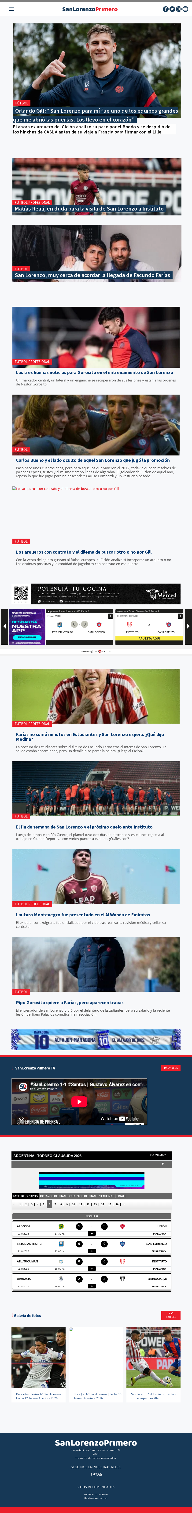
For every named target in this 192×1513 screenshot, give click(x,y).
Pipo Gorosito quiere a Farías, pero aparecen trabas (70, 1002)
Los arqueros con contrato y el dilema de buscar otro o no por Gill (83, 552)
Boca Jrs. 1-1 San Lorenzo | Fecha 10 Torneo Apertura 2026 (98, 1396)
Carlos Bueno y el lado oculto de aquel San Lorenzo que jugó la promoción (93, 460)
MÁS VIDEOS (171, 1067)
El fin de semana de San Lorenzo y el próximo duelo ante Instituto (84, 827)
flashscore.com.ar (96, 1498)
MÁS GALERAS (171, 1315)
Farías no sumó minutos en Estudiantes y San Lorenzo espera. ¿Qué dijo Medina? (90, 736)
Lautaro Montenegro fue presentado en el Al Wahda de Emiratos (83, 914)
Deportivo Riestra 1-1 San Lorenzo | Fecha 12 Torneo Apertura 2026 (39, 1396)
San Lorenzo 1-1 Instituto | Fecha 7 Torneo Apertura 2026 (154, 1396)
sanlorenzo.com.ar (96, 1494)
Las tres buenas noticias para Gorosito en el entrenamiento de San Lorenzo (94, 372)
